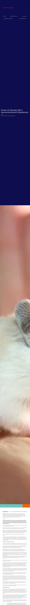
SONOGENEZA (24, 16)
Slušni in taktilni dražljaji (8, 18)
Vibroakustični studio (13, 16)
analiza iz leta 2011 (20, 553)
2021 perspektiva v (20, 557)
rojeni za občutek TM (22, 18)
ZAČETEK (4, 16)
